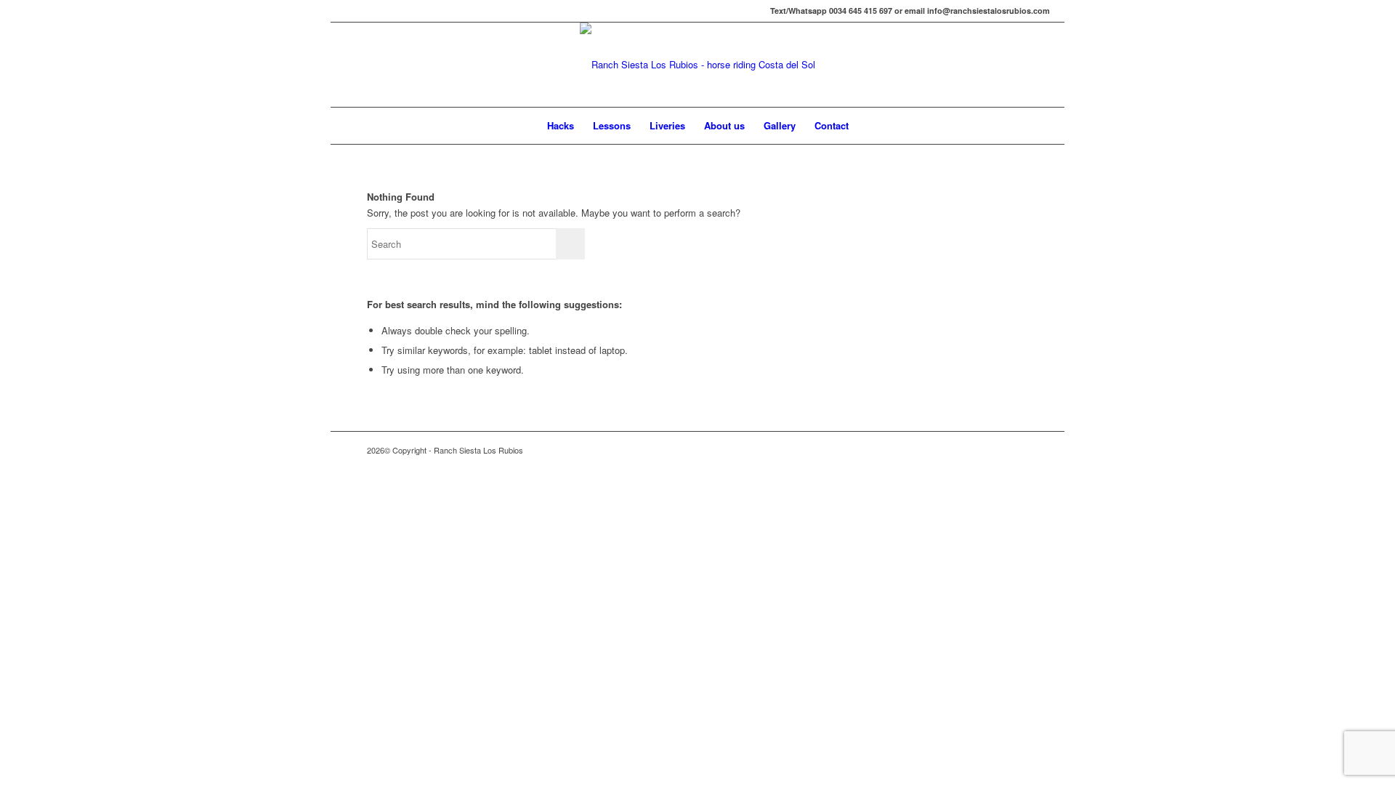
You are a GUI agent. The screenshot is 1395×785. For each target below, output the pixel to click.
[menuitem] (560, 126)
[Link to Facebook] (349, 11)
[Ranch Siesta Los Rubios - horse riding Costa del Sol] (697, 65)
